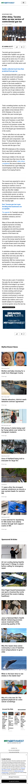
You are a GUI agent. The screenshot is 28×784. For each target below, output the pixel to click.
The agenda (5, 212)
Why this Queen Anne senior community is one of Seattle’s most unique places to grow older (12, 649)
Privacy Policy (7, 769)
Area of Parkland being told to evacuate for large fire (12, 460)
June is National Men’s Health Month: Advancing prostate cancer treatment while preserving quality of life (12, 621)
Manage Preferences (14, 777)
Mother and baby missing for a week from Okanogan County (13, 372)
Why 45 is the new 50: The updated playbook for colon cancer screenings (11, 700)
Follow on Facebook (14, 750)
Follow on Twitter (14, 752)
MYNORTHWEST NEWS (7, 14)
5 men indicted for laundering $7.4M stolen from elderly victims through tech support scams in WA (12, 523)
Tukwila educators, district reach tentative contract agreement (13, 400)
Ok (26, 754)
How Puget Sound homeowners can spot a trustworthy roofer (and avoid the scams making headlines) (13, 593)
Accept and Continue (14, 781)
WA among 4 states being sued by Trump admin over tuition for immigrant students (13, 430)
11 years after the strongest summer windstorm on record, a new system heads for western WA (13, 490)
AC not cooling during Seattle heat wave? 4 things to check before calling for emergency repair (12, 565)
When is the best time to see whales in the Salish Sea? (12, 675)
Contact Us (14, 748)
